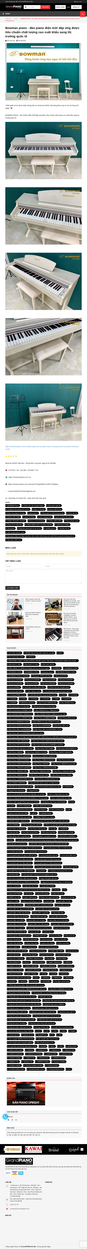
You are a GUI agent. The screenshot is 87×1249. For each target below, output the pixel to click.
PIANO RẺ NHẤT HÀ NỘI (16, 521)
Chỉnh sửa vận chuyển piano (34, 505)
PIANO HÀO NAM (13, 517)
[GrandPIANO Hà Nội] (43, 1160)
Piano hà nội (72, 513)
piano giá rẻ (33, 513)
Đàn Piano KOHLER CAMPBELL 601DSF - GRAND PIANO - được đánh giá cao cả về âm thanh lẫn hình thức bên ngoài (71, 618)
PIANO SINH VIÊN (55, 521)
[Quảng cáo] (43, 1093)
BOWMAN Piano (13, 505)
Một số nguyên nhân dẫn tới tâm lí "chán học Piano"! (33, 600)
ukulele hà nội (64, 528)
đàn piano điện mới (14, 540)
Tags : (8, 502)
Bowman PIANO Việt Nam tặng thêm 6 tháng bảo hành (33, 614)
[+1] (16, 1119)
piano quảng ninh (45, 517)
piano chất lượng (55, 509)
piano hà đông (29, 517)
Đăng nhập (60, 7)
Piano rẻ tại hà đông (37, 521)
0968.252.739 (14, 1204)
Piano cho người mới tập (16, 513)
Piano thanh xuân (72, 521)
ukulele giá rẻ (50, 528)
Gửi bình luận (12, 588)
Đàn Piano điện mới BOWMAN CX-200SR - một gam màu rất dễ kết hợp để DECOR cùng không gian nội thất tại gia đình (72, 602)
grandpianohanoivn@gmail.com (19, 1209)
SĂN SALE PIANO (63, 524)
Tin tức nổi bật (12, 595)
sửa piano (10, 528)
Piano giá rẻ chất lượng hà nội (53, 513)
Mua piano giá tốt (54, 505)
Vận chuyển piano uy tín (15, 532)
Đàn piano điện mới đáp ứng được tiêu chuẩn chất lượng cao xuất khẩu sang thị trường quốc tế (40, 536)
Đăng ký (76, 7)
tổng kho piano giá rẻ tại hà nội (30, 528)
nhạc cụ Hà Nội (39, 509)
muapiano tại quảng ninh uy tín (18, 509)
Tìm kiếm (45, 7)
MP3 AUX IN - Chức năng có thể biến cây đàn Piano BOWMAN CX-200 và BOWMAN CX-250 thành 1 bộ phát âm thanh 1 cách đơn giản (71, 633)
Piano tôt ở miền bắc (14, 524)
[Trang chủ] (13, 7)
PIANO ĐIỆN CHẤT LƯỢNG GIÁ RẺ (39, 524)
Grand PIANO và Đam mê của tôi (33, 628)
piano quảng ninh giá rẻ (64, 517)
